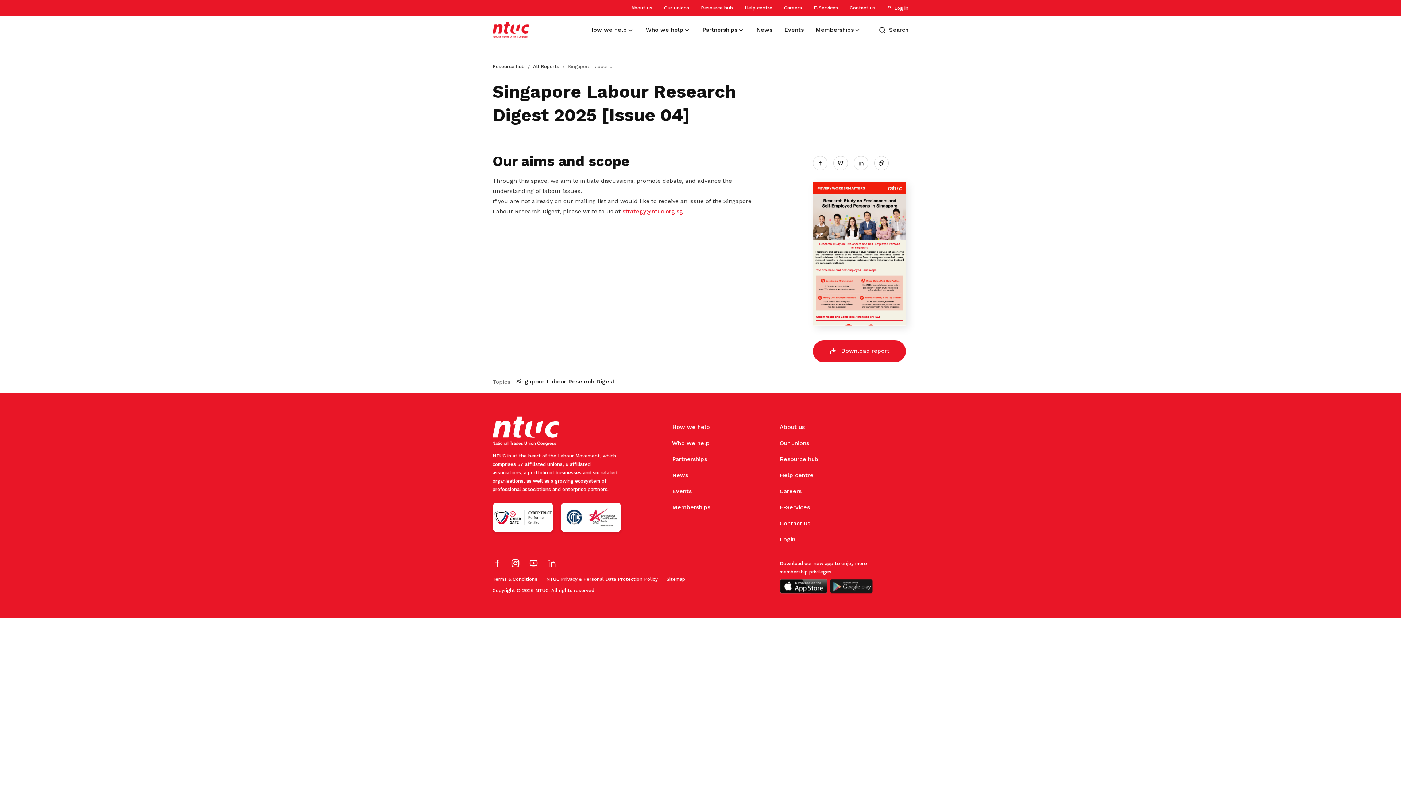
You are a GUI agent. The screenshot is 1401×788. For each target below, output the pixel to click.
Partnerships (689, 459)
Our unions (676, 8)
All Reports (546, 66)
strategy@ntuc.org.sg (652, 211)
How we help (691, 427)
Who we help (691, 443)
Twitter (844, 162)
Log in (901, 8)
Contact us (862, 8)
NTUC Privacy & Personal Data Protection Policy (602, 579)
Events (682, 491)
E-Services (826, 8)
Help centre (758, 8)
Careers (793, 8)
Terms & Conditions (515, 579)
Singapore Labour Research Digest (565, 381)
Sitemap (676, 579)
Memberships (691, 507)
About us (641, 8)
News (680, 475)
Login (787, 539)
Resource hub (717, 8)
